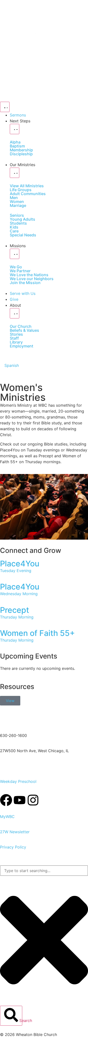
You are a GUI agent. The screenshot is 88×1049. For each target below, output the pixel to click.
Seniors (17, 215)
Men (14, 197)
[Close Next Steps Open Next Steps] (14, 129)
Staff (14, 338)
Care (14, 231)
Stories (16, 334)
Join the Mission (25, 282)
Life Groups (21, 189)
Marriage (18, 205)
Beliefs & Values (24, 330)
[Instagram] (33, 800)
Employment (21, 346)
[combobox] (44, 870)
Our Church (21, 326)
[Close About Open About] (14, 313)
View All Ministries (27, 185)
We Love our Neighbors (32, 278)
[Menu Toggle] (5, 107)
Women (17, 201)
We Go (16, 266)
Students (18, 223)
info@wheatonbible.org (21, 720)
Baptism (17, 146)
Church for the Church (20, 766)
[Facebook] (6, 800)
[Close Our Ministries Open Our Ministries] (14, 173)
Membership (21, 149)
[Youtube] (19, 800)
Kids (14, 227)
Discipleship (21, 153)
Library (16, 342)
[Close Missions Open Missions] (14, 254)
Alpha (15, 142)
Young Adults (22, 219)
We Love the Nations (29, 274)
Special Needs (23, 234)
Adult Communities (28, 193)
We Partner (20, 270)
